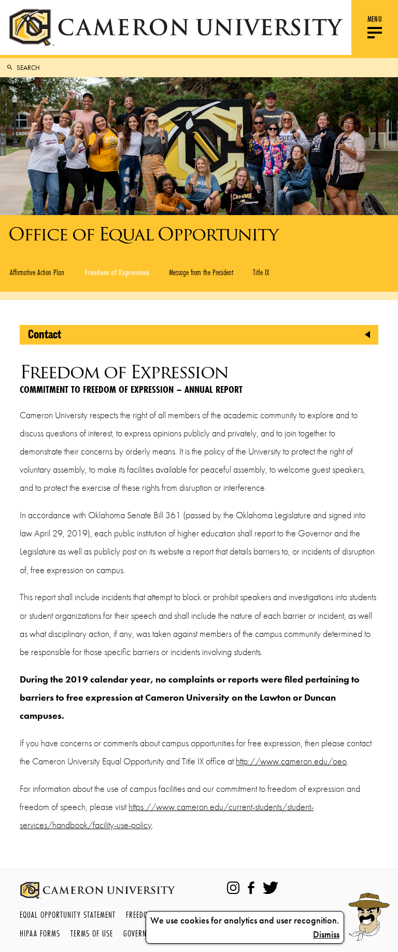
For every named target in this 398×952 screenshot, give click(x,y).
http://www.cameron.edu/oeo (291, 761)
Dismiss (326, 934)
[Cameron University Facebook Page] (251, 888)
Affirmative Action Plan (37, 272)
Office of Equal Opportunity (143, 234)
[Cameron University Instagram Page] (233, 888)
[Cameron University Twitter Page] (270, 888)
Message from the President (201, 272)
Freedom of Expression (116, 272)
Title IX (261, 272)
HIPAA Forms (40, 933)
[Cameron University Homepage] (175, 27)
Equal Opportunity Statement (68, 914)
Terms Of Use (91, 933)
